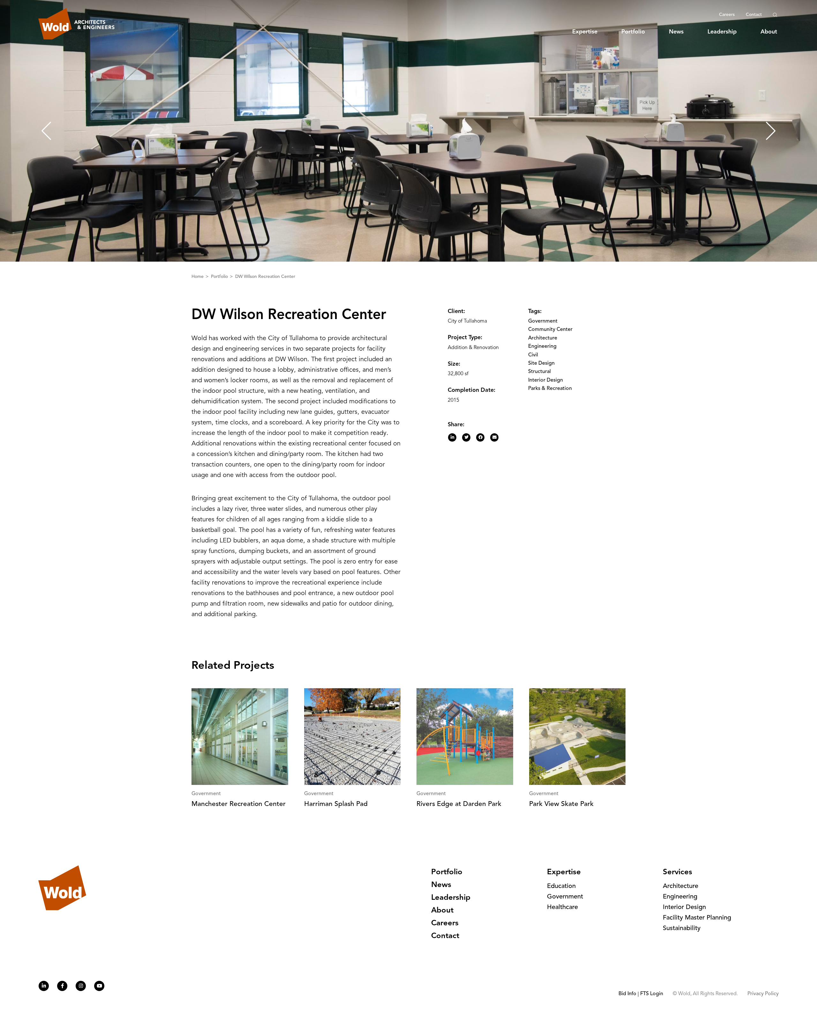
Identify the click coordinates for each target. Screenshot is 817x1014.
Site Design (541, 363)
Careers (727, 14)
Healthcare (562, 907)
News (676, 32)
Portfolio (633, 32)
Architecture (542, 338)
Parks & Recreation (550, 388)
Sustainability (682, 928)
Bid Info (627, 993)
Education (561, 886)
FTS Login (651, 993)
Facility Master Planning (697, 918)
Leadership (722, 32)
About (769, 32)
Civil (533, 355)
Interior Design (545, 380)
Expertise (584, 32)
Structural (539, 371)
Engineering (542, 346)
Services (677, 872)
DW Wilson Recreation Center (265, 276)
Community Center (550, 329)
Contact (754, 14)
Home (198, 276)
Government (543, 321)
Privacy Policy (763, 993)
